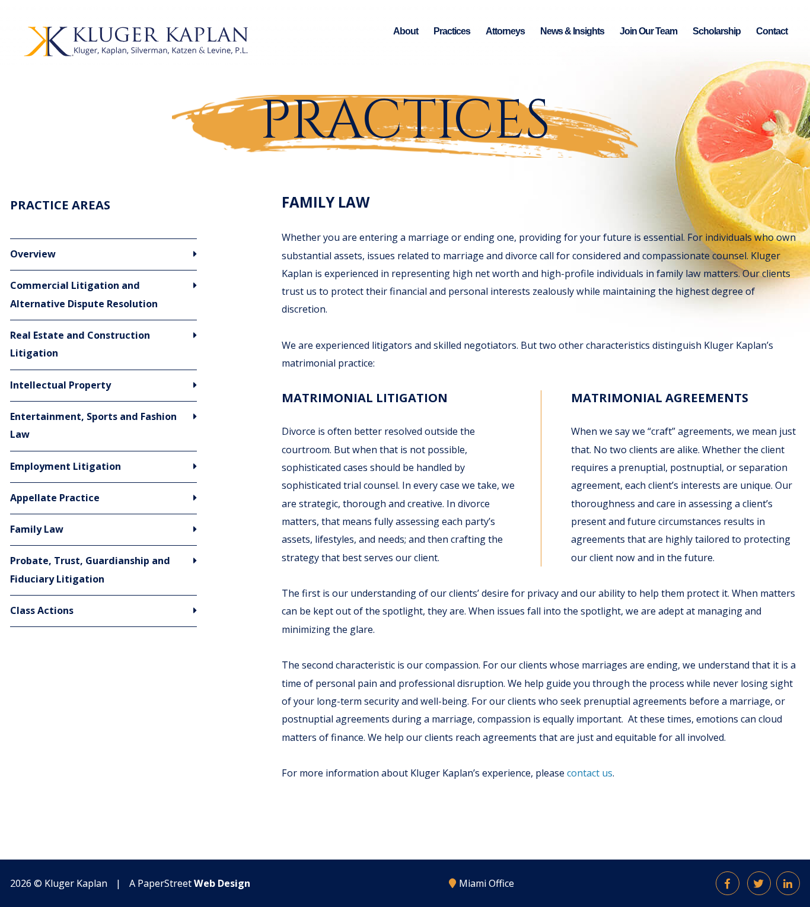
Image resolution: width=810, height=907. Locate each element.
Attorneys (505, 31)
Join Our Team (648, 31)
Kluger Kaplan (75, 883)
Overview (33, 253)
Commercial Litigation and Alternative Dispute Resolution (84, 294)
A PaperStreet (189, 883)
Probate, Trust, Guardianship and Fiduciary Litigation (90, 569)
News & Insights (572, 31)
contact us (590, 772)
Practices (451, 31)
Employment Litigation (65, 466)
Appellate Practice (55, 497)
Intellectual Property (60, 385)
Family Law (36, 529)
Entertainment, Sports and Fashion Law (93, 425)
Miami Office (486, 883)
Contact (771, 31)
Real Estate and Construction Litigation (80, 344)
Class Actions (42, 610)
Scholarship (717, 31)
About (405, 31)
